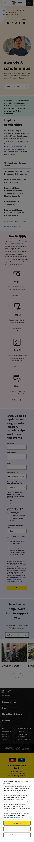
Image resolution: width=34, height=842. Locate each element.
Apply (15, 367)
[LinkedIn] (8, 22)
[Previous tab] (14, 675)
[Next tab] (20, 675)
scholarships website (15, 146)
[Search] (29, 3)
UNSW (4, 10)
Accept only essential (17, 829)
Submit (15, 400)
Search (15, 295)
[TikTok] (20, 22)
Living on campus (10, 12)
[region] (17, 810)
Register (17, 328)
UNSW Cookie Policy (15, 818)
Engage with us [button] (9, 702)
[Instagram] (16, 22)
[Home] (17, 3)
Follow (24, 19)
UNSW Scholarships (15, 226)
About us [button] (6, 720)
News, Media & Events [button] (12, 714)
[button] (17, 86)
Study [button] (4, 708)
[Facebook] (12, 22)
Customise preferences (17, 835)
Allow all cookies (17, 823)
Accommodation (18, 10)
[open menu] (5, 3)
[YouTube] (24, 22)
